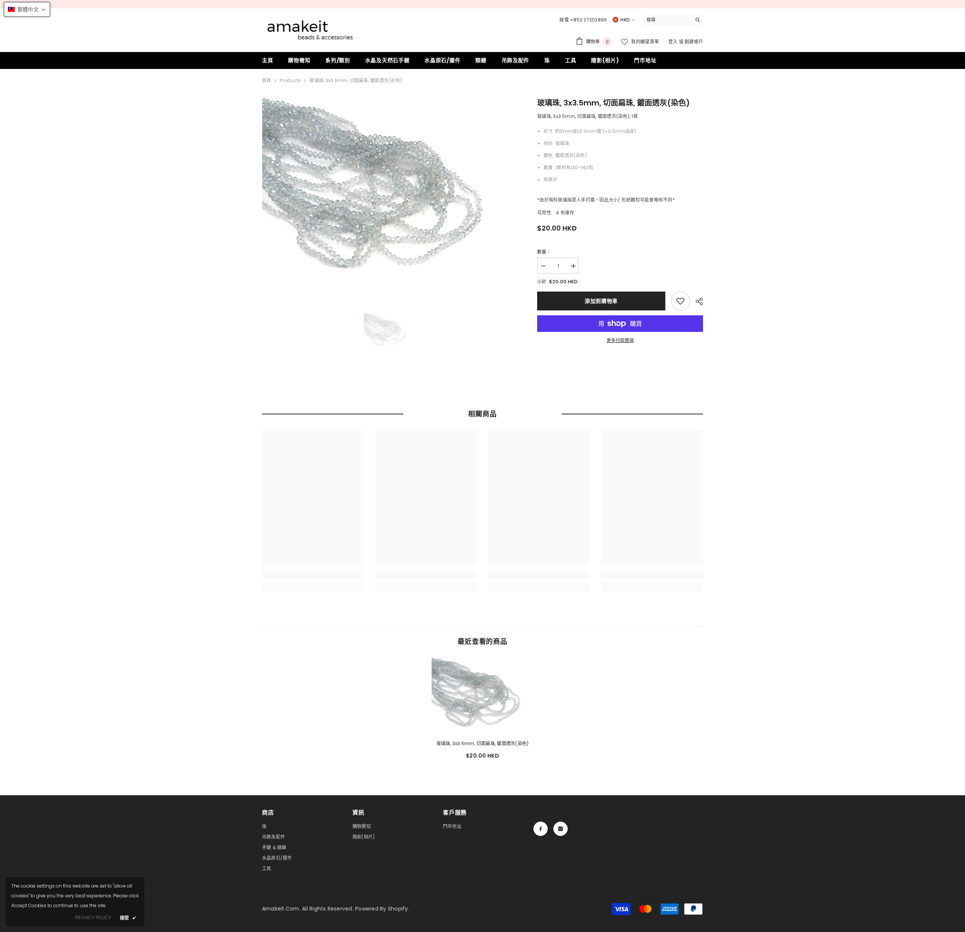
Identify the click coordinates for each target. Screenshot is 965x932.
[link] (680, 301)
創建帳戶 (694, 41)
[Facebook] (540, 829)
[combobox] (667, 20)
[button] (27, 9)
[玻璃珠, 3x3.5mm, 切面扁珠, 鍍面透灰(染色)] (482, 695)
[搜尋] (673, 20)
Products (290, 80)
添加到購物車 (601, 301)
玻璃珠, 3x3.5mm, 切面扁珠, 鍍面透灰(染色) (483, 743)
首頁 (266, 80)
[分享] (696, 301)
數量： (544, 252)
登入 (673, 41)
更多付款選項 (620, 340)
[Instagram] (560, 829)
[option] (388, 192)
